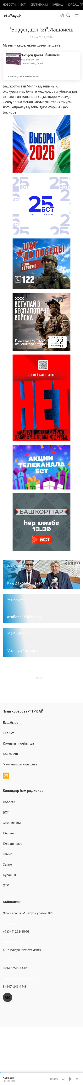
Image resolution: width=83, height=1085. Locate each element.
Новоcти (9, 4)
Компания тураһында (18, 743)
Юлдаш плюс (12, 844)
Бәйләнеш (10, 754)
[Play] (70, 1079)
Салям (7, 864)
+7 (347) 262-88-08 (16, 931)
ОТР (6, 885)
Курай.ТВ (9, 875)
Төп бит (8, 733)
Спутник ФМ (39, 4)
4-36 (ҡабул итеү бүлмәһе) (22, 950)
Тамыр (8, 854)
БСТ (23, 4)
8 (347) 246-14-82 (15, 968)
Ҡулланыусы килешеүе (20, 764)
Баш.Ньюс (10, 722)
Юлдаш (58, 4)
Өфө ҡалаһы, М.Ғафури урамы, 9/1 (28, 913)
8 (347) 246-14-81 (15, 986)
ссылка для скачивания (23, 76)
